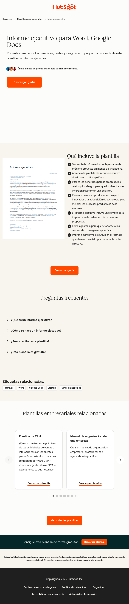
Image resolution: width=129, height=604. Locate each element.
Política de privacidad (74, 587)
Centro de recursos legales (40, 587)
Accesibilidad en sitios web (48, 594)
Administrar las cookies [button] (83, 594)
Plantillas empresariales (29, 19)
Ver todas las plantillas (64, 520)
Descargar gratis (24, 82)
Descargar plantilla (39, 483)
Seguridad (99, 587)
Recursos (7, 19)
